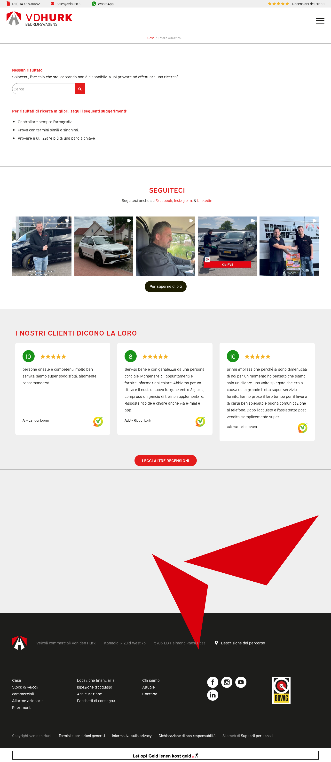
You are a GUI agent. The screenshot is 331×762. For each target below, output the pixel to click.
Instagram (183, 200)
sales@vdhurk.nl (69, 3)
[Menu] (318, 20)
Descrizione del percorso (243, 642)
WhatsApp (106, 3)
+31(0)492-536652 (25, 3)
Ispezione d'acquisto (94, 687)
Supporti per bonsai (257, 735)
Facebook (164, 200)
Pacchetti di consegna (96, 700)
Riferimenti (22, 707)
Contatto (149, 693)
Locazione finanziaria (96, 680)
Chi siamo (151, 680)
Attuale (148, 687)
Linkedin (204, 200)
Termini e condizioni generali (82, 735)
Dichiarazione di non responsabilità (187, 735)
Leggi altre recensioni (165, 460)
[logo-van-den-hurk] (39, 20)
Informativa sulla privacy (132, 735)
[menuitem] (295, 3)
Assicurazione (89, 693)
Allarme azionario (28, 700)
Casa (16, 680)
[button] (41, 246)
